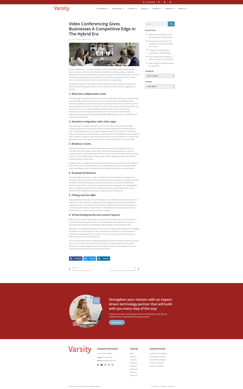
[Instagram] (112, 365)
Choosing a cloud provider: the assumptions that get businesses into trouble (161, 44)
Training (144, 9)
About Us (181, 9)
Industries (156, 9)
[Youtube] (101, 365)
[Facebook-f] (105, 365)
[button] (76, 258)
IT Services (131, 9)
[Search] (171, 23)
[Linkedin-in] (98, 365)
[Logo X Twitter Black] (109, 365)
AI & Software (101, 9)
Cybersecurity (117, 9)
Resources (169, 9)
